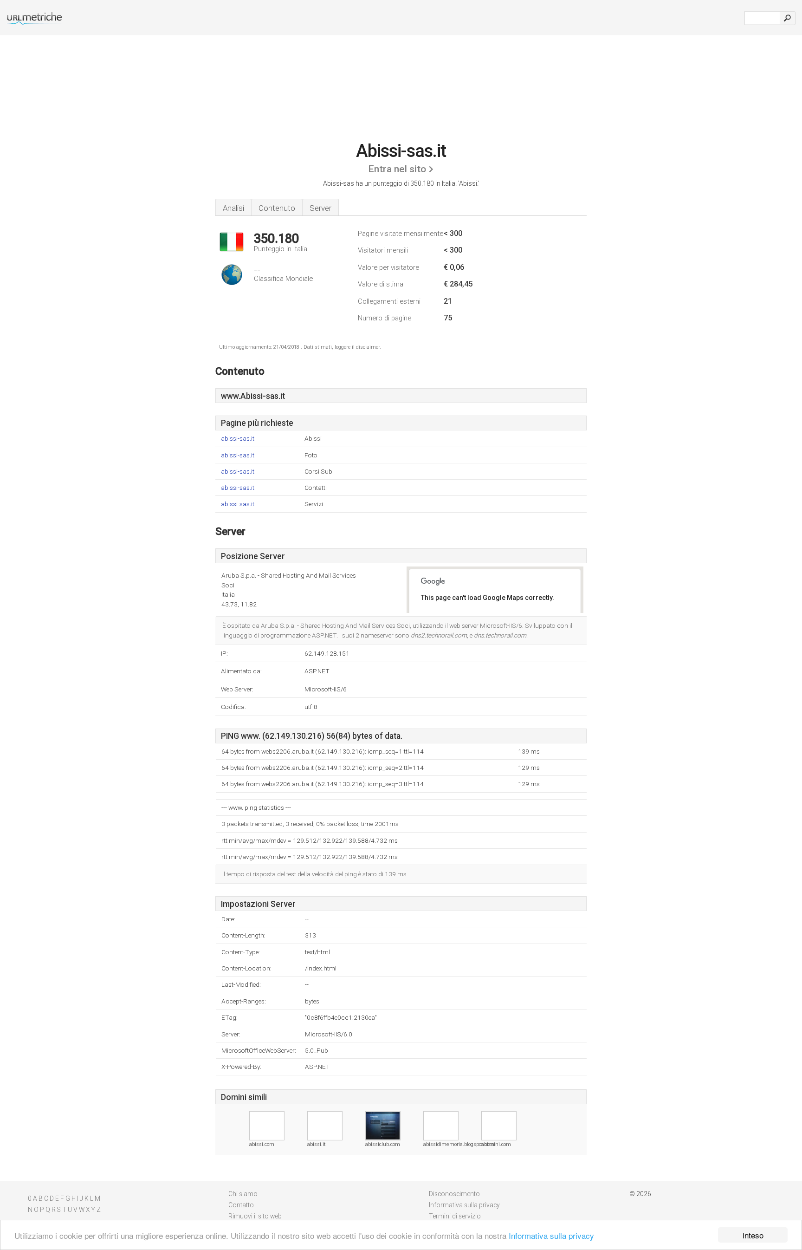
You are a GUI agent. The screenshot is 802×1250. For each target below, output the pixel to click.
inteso (753, 1235)
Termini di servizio (455, 1216)
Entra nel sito (397, 169)
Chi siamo (243, 1194)
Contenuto (277, 208)
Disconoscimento (454, 1194)
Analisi (233, 208)
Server (320, 208)
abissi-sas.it (237, 438)
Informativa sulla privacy (551, 1235)
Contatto (241, 1205)
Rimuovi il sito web (255, 1216)
